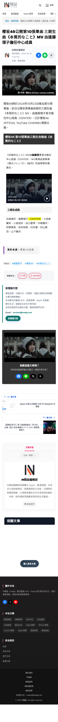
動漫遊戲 (7, 619)
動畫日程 (6, 661)
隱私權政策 (29, 686)
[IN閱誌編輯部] (7, 55)
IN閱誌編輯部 (18, 50)
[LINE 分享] (45, 55)
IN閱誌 (24, 700)
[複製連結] (51, 55)
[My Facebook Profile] (5, 602)
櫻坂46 (8, 103)
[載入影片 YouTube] (47, 198)
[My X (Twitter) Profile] (10, 602)
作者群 (29, 677)
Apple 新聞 (22, 630)
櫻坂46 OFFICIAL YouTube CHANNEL (40, 93)
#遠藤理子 (17, 263)
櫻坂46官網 (27, 249)
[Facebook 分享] (38, 55)
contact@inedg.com (22, 312)
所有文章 (6, 651)
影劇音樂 (34, 630)
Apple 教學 (30, 625)
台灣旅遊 (7, 625)
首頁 (7, 21)
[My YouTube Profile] (15, 602)
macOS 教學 (9, 630)
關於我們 (29, 673)
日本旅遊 (40, 619)
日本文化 (29, 619)
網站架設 (45, 630)
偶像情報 (14, 21)
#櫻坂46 (29, 263)
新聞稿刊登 (13, 318)
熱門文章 (6, 656)
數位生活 (18, 625)
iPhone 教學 (43, 625)
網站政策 (29, 691)
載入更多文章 (29, 564)
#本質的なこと (43, 263)
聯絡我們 (31, 504)
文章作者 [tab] (29, 447)
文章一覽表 (28, 455)
